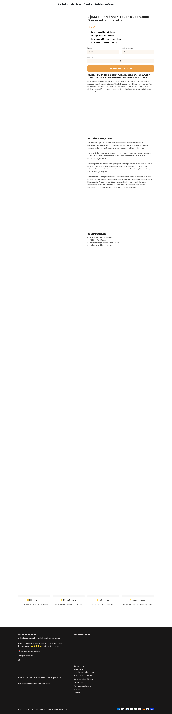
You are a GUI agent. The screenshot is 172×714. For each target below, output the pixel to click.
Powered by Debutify (60, 709)
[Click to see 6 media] (80, 566)
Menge (90, 57)
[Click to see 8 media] (34, 576)
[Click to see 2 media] (34, 566)
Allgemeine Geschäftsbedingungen (84, 670)
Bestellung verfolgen (104, 4)
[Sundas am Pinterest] (19, 660)
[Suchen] (151, 4)
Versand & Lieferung (82, 686)
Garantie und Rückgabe (84, 675)
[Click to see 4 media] (57, 566)
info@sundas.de (25, 655)
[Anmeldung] (148, 4)
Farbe (89, 48)
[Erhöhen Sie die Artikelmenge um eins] (151, 61)
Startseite (63, 4)
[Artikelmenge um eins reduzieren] (89, 61)
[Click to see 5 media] (68, 566)
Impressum (78, 682)
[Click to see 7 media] (23, 576)
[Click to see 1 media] (23, 566)
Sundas (34, 709)
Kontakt (77, 693)
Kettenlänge (127, 48)
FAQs (76, 696)
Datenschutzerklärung (83, 679)
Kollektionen (75, 4)
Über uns (77, 689)
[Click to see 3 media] (46, 566)
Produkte (88, 4)
